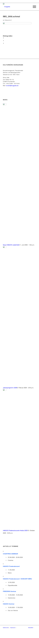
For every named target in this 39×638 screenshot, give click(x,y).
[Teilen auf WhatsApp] (5, 43)
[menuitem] (33, 6)
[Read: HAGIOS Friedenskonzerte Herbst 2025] (4, 390)
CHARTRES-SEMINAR (10, 554)
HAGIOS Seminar (8, 604)
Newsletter (30, 627)
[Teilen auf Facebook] (5, 38)
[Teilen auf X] (5, 41)
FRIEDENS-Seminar (9, 591)
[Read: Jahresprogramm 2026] (4, 247)
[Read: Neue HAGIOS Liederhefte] (4, 104)
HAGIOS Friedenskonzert (11, 566)
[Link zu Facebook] (21, 627)
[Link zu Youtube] (24, 627)
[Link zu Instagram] (26, 627)
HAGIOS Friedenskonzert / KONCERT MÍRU (17, 579)
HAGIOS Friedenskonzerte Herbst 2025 (15, 530)
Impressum (12, 627)
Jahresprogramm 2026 (10, 388)
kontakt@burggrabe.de (12, 85)
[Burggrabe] (16, 6)
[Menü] (33, 6)
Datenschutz (6, 627)
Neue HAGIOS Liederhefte (11, 245)
